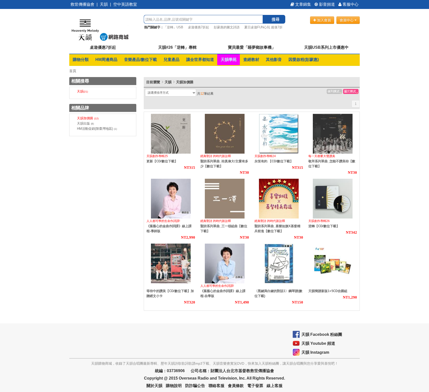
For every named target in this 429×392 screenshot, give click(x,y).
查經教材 (251, 59)
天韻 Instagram (315, 352)
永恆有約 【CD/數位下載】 (273, 161)
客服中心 (350, 4)
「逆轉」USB (173, 27)
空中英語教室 (125, 4)
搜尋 (276, 19)
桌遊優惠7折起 (198, 27)
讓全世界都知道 (200, 59)
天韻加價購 (88, 118)
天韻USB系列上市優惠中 (326, 47)
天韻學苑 (229, 59)
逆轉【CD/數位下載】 (324, 226)
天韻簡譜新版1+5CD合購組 (327, 291)
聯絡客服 (216, 386)
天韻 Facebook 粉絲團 (321, 334)
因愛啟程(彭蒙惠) (303, 59)
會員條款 (236, 386)
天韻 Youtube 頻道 (318, 343)
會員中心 (347, 20)
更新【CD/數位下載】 (162, 161)
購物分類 (81, 59)
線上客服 (275, 386)
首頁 (72, 71)
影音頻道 (326, 4)
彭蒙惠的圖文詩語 (227, 27)
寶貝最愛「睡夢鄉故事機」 (252, 47)
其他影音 (274, 59)
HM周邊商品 (106, 59)
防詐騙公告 (195, 386)
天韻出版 (85, 123)
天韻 (104, 4)
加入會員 (323, 20)
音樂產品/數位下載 (140, 59)
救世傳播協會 (82, 4)
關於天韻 (154, 386)
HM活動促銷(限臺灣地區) (97, 129)
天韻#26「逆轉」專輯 (177, 47)
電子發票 (255, 386)
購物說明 (174, 386)
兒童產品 (171, 59)
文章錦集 (302, 4)
